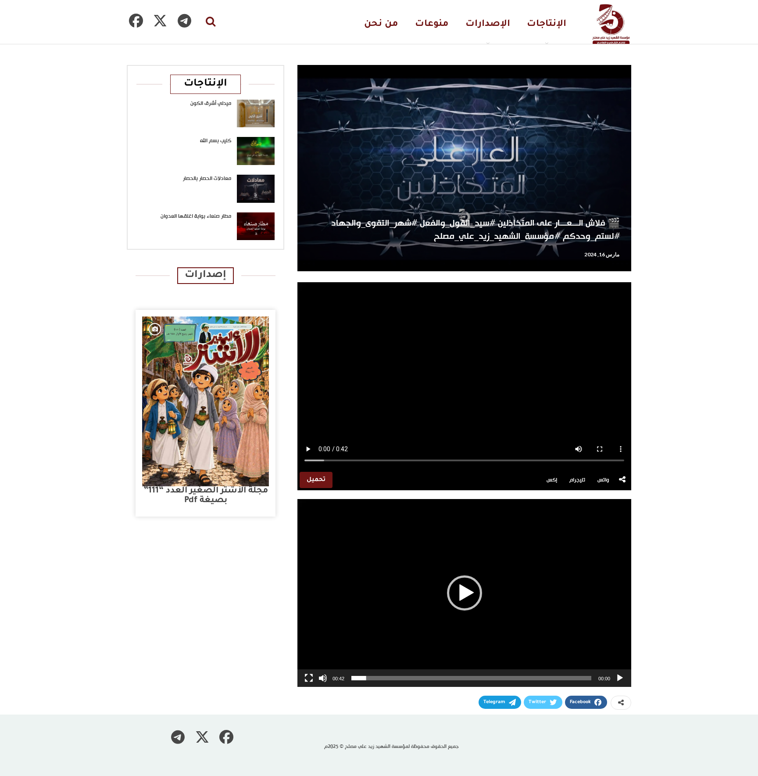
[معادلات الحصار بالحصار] (256, 189)
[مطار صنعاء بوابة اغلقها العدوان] (256, 226)
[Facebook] (136, 20)
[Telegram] (184, 20)
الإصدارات (487, 24)
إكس (552, 480)
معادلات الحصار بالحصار (207, 178)
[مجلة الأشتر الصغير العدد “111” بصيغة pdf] (205, 401)
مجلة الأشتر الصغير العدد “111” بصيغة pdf (205, 495)
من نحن (381, 24)
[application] (464, 593)
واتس (603, 480)
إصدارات (205, 275)
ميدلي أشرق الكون (210, 103)
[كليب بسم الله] (256, 151)
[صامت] (322, 678)
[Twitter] (160, 20)
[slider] (471, 678)
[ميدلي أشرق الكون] (256, 114)
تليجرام (577, 480)
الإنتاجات (546, 24)
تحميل (316, 480)
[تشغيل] (619, 678)
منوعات (432, 24)
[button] (464, 593)
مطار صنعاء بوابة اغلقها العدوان (196, 216)
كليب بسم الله (215, 141)
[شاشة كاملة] (308, 678)
